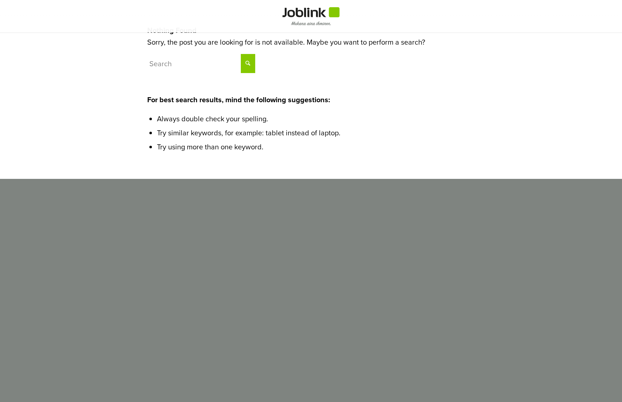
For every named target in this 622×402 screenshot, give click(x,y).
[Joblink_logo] (311, 16)
